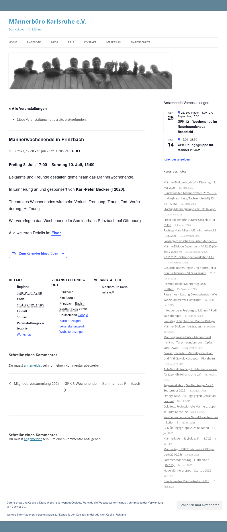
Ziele (71, 42)
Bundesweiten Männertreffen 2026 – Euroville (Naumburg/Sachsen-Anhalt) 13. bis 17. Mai (190, 198)
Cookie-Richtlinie (116, 514)
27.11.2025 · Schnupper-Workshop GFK (189, 257)
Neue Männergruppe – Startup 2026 (187, 470)
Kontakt (90, 42)
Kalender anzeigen (177, 159)
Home (13, 42)
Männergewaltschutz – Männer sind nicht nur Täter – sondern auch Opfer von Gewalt (188, 342)
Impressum (113, 42)
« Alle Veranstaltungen (28, 108)
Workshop (24, 334)
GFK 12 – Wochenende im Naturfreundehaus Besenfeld (197, 126)
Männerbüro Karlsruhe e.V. (47, 21)
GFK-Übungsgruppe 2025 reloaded (186, 428)
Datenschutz (140, 42)
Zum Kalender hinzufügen (38, 253)
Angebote (34, 42)
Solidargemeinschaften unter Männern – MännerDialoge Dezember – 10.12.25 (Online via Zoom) (191, 246)
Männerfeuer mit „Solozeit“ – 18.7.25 (187, 438)
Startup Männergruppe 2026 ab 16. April (190, 209)
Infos (54, 42)
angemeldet (33, 365)
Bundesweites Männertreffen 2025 (186, 481)
